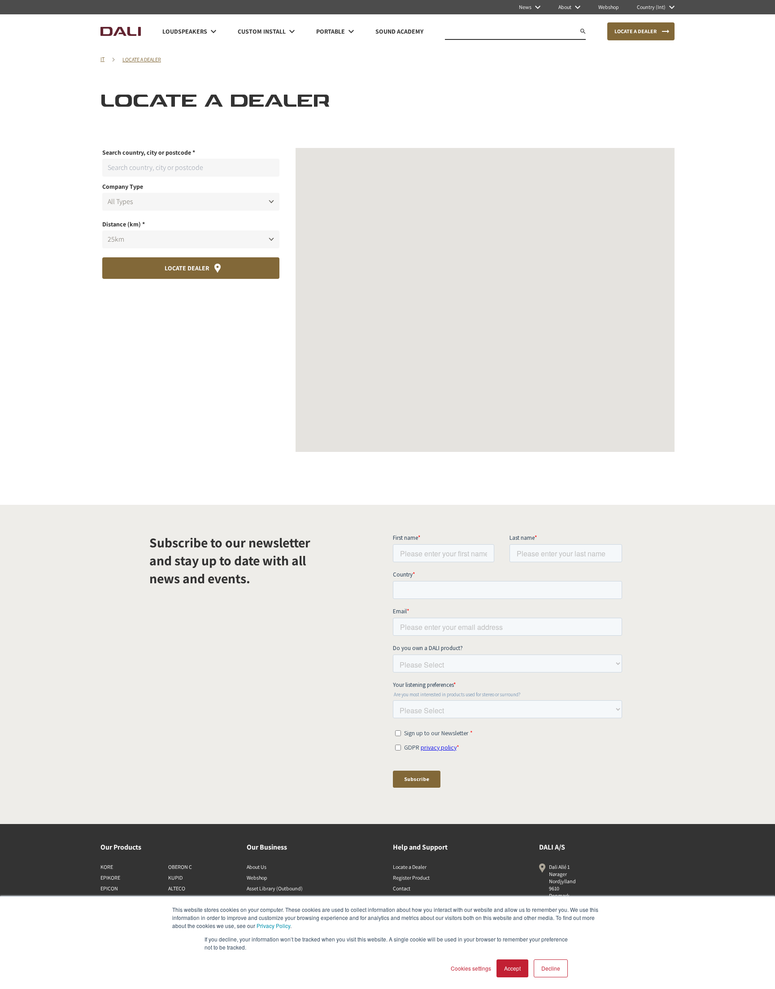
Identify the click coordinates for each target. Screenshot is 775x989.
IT (102, 59)
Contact (401, 888)
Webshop (257, 877)
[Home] (120, 31)
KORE (106, 866)
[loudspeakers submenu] (213, 31)
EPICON (109, 888)
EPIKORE (110, 877)
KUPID (175, 877)
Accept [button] (512, 968)
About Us (256, 866)
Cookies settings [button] (471, 968)
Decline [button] (550, 968)
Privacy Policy (273, 925)
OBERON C (180, 866)
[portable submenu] (351, 31)
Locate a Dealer (410, 866)
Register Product (411, 877)
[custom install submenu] (292, 31)
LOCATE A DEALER (141, 59)
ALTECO (176, 888)
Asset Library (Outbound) (275, 888)
